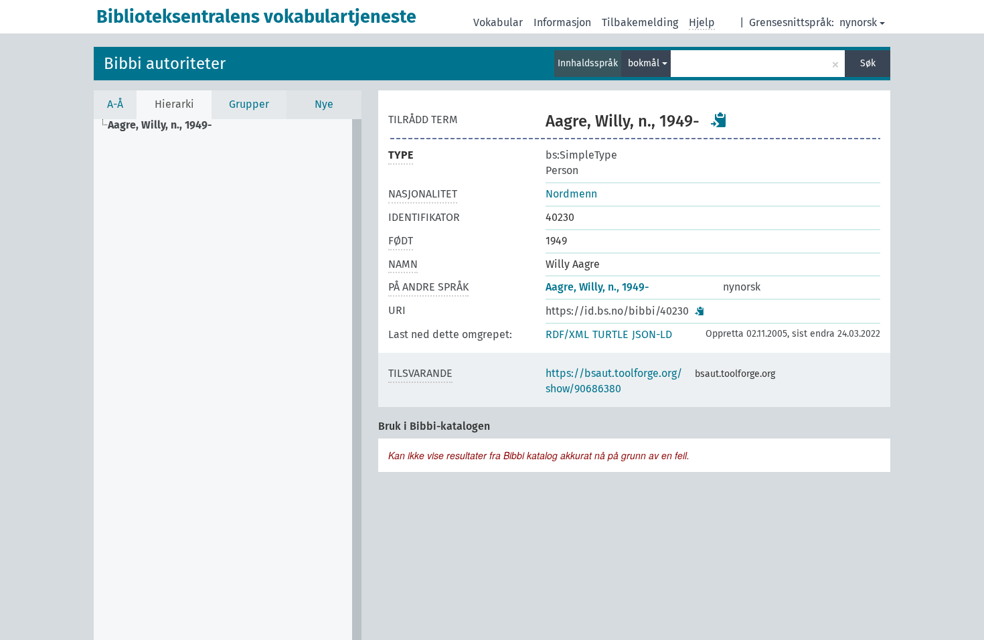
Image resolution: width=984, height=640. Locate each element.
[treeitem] (165, 125)
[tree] (227, 379)
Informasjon (562, 22)
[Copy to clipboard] (719, 120)
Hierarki (174, 104)
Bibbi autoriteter (165, 63)
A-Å (115, 104)
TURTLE (610, 334)
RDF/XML (567, 334)
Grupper (249, 104)
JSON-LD (652, 334)
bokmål (645, 63)
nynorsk (858, 22)
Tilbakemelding (640, 22)
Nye (324, 104)
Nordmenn (571, 193)
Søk (868, 63)
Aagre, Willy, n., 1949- (597, 287)
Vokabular (498, 22)
